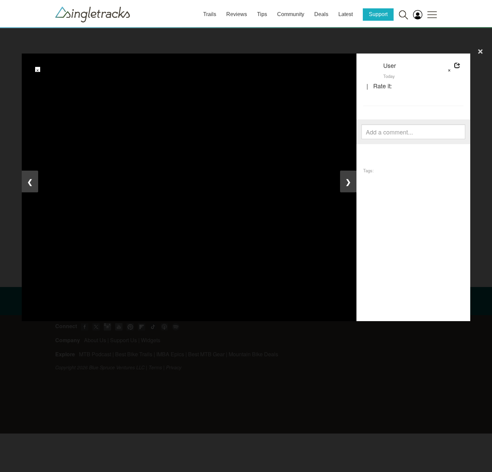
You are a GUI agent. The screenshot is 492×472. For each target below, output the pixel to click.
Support (378, 14)
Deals (321, 14)
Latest (345, 14)
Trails (209, 14)
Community (290, 14)
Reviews (236, 14)
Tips (262, 14)
